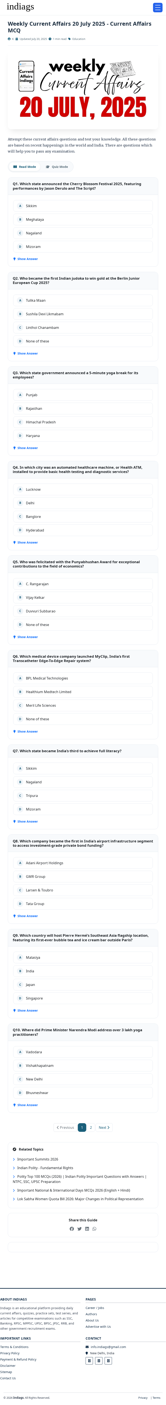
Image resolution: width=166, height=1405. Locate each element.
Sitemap (6, 1372)
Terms (156, 1398)
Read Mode (27, 167)
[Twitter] (98, 1360)
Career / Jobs (95, 1308)
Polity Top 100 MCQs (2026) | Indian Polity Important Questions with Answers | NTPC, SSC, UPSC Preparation (80, 1179)
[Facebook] (89, 1360)
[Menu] (158, 7)
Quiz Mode (59, 167)
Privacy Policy (9, 1353)
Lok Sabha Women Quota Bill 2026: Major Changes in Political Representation (80, 1199)
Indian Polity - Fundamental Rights (44, 1167)
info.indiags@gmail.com (108, 1347)
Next (103, 1127)
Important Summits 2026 (37, 1159)
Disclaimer (8, 1366)
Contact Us (8, 1378)
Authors (91, 1314)
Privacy (143, 1398)
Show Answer (27, 259)
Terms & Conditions (14, 1347)
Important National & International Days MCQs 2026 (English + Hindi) (73, 1190)
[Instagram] (108, 1360)
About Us (92, 1320)
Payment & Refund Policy (18, 1359)
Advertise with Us (98, 1327)
